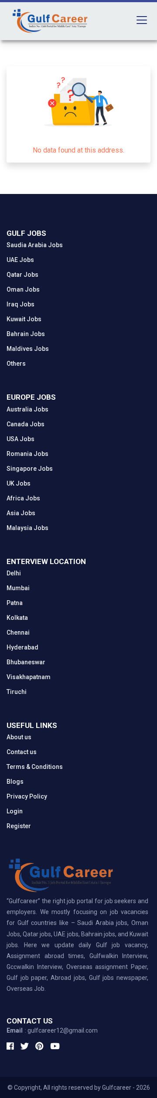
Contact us (22, 751)
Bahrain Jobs (26, 333)
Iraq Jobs (20, 304)
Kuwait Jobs (24, 319)
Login (15, 811)
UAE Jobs (20, 259)
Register (19, 826)
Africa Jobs (23, 498)
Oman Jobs (23, 289)
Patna (15, 602)
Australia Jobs (27, 409)
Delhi (14, 573)
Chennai (18, 632)
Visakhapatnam (29, 676)
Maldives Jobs (28, 348)
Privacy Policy (27, 796)
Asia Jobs (21, 513)
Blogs (15, 781)
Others (16, 363)
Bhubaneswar (26, 662)
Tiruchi (17, 691)
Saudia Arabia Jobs (35, 244)
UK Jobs (19, 483)
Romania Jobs (27, 453)
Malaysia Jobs (27, 527)
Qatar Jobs (22, 274)
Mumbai (18, 588)
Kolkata (17, 617)
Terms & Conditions (35, 766)
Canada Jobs (25, 424)
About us (19, 737)
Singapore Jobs (30, 468)
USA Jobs (20, 438)
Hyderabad (22, 647)
